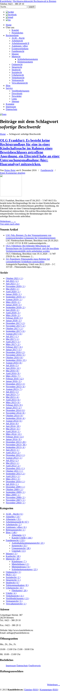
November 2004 (15, 502)
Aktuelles (13, 516)
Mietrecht (13, 559)
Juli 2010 (12, 484)
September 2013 (15, 447)
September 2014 (15, 418)
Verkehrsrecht (15, 596)
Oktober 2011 (14, 471)
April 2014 (13, 431)
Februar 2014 (15, 436)
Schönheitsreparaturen (25, 569)
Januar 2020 (13, 294)
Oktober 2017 (14, 328)
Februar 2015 (14, 405)
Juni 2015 (12, 394)
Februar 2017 (14, 347)
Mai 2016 (12, 370)
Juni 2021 (12, 283)
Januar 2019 (13, 304)
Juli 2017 (12, 336)
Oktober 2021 (14, 278)
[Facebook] (11, 14)
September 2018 (15, 307)
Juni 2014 (13, 426)
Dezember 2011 (15, 468)
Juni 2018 (12, 310)
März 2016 (13, 376)
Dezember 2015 (15, 384)
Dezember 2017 (15, 323)
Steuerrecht (13, 580)
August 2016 (14, 363)
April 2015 (13, 400)
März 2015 (13, 402)
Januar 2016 (13, 381)
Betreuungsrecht (15, 530)
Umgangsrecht (21, 548)
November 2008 (15, 497)
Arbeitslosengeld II (17, 522)
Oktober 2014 (14, 415)
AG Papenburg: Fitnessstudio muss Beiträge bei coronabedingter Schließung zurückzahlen (28, 260)
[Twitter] (10, 12)
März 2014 (13, 434)
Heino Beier (10, 170)
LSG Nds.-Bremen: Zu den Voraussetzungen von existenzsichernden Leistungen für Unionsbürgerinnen (30, 236)
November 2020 (15, 286)
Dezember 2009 (15, 487)
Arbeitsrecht (13, 524)
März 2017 (13, 344)
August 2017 (14, 334)
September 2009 (15, 492)
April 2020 (13, 291)
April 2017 (13, 341)
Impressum (11, 665)
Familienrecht (47, 170)
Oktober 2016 (14, 357)
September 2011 (15, 473)
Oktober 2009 (14, 489)
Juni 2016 (13, 368)
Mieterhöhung (20, 564)
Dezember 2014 (15, 410)
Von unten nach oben (10, 224)
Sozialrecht (13, 577)
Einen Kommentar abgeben (12, 173)
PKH (11, 574)
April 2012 (13, 465)
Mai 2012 (12, 463)
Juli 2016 (12, 365)
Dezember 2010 (15, 481)
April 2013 (13, 452)
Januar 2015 (13, 407)
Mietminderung (21, 566)
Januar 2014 (13, 439)
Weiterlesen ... (53, 684)
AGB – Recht (14, 514)
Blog (11, 532)
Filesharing (19, 590)
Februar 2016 (15, 378)
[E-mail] (9, 17)
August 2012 (14, 458)
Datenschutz (22, 665)
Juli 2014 (12, 423)
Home (3, 134)
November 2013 (16, 444)
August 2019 (14, 299)
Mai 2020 (12, 289)
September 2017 (15, 331)
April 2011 (13, 476)
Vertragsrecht (14, 601)
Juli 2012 (12, 460)
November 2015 (15, 386)
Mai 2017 (12, 339)
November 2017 (15, 326)
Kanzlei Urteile (22, 537)
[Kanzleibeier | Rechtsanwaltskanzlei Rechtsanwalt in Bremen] (3, 114)
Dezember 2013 (16, 442)
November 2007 (15, 500)
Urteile (11, 593)
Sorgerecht (19, 545)
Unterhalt (19, 551)
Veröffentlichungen (17, 598)
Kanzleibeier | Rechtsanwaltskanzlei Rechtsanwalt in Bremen (28, 1)
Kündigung (19, 561)
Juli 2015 (12, 392)
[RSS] (8, 20)
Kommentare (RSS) (49, 689)
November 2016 (15, 355)
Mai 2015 (12, 397)
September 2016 (16, 360)
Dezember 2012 (15, 455)
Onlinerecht (13, 572)
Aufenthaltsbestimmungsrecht (28, 543)
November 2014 (15, 413)
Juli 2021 (12, 281)
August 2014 (14, 421)
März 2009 (13, 495)
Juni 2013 (12, 450)
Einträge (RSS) (31, 689)
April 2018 (13, 312)
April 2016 (13, 373)
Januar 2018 (13, 320)
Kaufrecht (13, 556)
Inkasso (11, 553)
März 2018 (13, 315)
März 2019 (13, 302)
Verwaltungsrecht (16, 603)
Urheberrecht (14, 588)
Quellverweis (34, 665)
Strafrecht (12, 582)
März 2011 (13, 479)
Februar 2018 (14, 318)
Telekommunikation (17, 585)
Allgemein (13, 519)
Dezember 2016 (15, 352)
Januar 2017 (13, 349)
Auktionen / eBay (16, 527)
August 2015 (14, 389)
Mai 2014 (13, 429)
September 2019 (15, 297)
